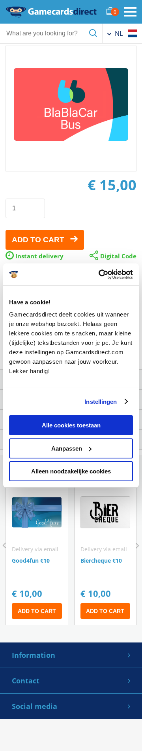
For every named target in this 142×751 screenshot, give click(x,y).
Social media (34, 706)
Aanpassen (66, 448)
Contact (25, 680)
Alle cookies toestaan (71, 425)
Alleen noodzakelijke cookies (71, 471)
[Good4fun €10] (37, 556)
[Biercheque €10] (105, 556)
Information (33, 655)
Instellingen (100, 401)
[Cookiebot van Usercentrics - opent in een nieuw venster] (100, 274)
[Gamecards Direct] (51, 12)
